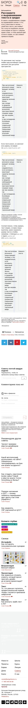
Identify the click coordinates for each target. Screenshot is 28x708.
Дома (3, 671)
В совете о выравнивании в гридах (13, 20)
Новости (4, 661)
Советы (16, 5)
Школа (17, 661)
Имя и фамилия (9, 393)
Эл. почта (4, 398)
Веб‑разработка (5, 325)
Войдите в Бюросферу (7, 334)
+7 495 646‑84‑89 (7, 681)
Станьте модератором (11, 432)
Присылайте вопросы (18, 322)
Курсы (17, 664)
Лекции (8, 5)
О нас (24, 5)
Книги (3, 674)
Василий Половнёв (14, 50)
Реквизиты (5, 696)
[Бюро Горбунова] (6, 2)
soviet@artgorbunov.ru (9, 679)
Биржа (4, 667)
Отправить (7, 417)
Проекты (4, 664)
